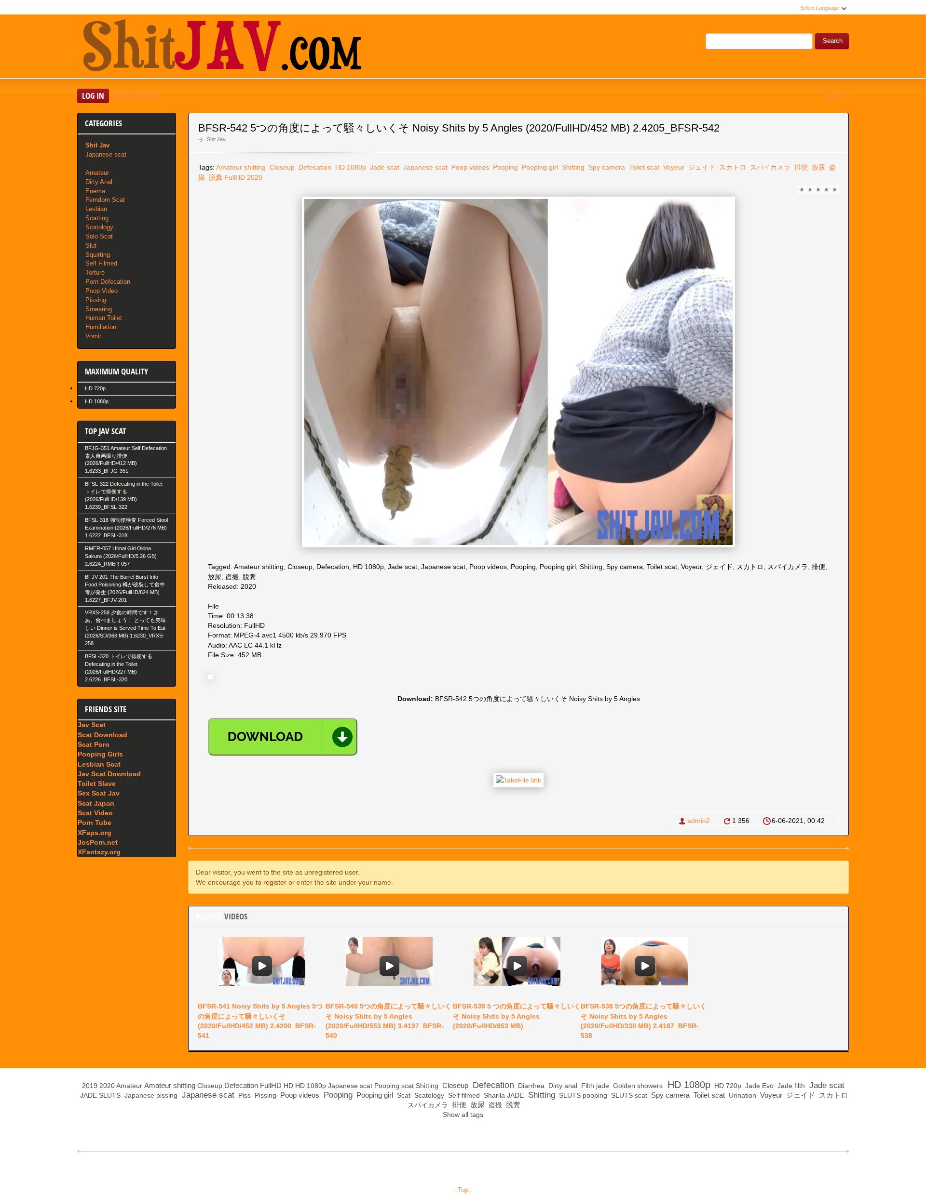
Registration (136, 95)
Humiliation (100, 327)
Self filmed (463, 1095)
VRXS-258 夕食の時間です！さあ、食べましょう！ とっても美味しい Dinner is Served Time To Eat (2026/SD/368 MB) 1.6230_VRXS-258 (125, 628)
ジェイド (700, 167)
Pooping (504, 167)
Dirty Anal (98, 182)
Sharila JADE (503, 1095)
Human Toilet (103, 317)
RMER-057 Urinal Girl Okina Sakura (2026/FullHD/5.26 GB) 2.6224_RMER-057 (121, 556)
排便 (800, 167)
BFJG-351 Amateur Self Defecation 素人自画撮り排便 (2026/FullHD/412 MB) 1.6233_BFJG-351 (126, 459)
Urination (741, 1095)
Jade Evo (758, 1085)
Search (833, 41)
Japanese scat (424, 167)
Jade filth (790, 1085)
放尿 (817, 167)
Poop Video (101, 290)
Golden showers (637, 1085)
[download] (282, 737)
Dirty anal (561, 1085)
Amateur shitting (241, 167)
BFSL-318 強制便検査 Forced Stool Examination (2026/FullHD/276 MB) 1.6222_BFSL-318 (126, 527)
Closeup (281, 167)
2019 (89, 1085)
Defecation (314, 167)
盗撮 (494, 1105)
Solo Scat (99, 236)
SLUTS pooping (582, 1095)
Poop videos (469, 167)
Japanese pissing (150, 1095)
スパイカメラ (769, 167)
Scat (402, 1095)
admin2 (698, 820)
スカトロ (731, 167)
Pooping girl (539, 167)
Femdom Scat (105, 199)
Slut (90, 245)
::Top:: (463, 1190)
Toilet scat (643, 167)
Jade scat (383, 167)
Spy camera (605, 167)
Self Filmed (101, 263)
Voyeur (672, 167)
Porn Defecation (107, 281)
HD (288, 1085)
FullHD (234, 177)
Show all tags (463, 1114)
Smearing (98, 309)
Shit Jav (216, 139)
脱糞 (214, 177)
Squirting (97, 254)
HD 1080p (349, 167)
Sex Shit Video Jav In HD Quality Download (222, 48)
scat (407, 1085)
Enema (95, 191)
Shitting (572, 167)
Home (834, 95)
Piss (243, 1095)
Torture (95, 272)
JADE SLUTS (99, 1095)
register (274, 882)
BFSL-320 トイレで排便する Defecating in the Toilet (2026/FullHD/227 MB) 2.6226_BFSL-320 (118, 667)
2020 (254, 177)
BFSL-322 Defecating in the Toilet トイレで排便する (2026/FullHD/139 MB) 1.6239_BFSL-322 (124, 495)
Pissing (95, 300)
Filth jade (594, 1085)
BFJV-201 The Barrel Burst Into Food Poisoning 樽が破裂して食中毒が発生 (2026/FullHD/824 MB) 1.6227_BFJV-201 (125, 588)
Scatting (97, 218)
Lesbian (96, 208)
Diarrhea (530, 1085)
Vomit (93, 336)
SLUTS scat (628, 1095)
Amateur (97, 172)
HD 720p (95, 388)
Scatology (99, 227)
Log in (93, 95)
